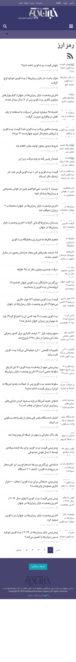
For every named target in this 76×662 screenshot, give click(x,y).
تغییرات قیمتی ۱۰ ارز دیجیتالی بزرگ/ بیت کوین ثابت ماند (31, 352)
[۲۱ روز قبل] (66, 175)
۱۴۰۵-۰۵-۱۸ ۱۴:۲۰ (48, 181)
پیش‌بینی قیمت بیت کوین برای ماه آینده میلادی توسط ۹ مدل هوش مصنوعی (32, 450)
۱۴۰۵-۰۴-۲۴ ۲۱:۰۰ (48, 410)
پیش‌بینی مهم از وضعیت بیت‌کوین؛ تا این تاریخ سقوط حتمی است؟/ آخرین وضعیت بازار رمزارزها (31, 369)
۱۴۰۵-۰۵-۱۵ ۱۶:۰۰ (48, 215)
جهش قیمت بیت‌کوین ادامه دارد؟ (39, 65)
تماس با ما (39, 3)
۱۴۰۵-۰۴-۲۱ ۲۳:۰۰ (47, 457)
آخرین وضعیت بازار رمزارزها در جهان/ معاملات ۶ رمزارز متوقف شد (31, 208)
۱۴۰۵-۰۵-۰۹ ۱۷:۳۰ (47, 292)
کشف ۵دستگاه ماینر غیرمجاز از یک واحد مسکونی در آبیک (31, 420)
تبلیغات (26, 3)
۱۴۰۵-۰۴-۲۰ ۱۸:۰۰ (48, 491)
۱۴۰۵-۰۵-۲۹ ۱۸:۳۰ (47, 88)
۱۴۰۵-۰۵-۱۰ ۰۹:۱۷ (48, 274)
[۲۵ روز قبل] (66, 225)
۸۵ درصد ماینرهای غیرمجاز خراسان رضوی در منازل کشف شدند (30, 255)
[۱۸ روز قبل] (66, 132)
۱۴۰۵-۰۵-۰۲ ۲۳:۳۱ (47, 343)
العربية (65, 3)
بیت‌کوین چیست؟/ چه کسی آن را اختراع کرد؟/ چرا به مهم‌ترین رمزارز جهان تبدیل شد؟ (30, 318)
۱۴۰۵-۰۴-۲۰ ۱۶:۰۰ (48, 508)
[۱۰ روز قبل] (66, 81)
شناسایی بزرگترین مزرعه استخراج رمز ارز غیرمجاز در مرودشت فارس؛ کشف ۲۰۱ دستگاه (31, 467)
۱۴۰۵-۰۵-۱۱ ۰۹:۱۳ (48, 262)
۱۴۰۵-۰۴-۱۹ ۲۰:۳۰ (47, 525)
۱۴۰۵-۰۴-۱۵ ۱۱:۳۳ (47, 542)
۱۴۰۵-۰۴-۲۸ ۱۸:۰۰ (47, 376)
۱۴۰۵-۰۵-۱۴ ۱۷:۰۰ (48, 232)
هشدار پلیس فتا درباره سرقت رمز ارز (38, 159)
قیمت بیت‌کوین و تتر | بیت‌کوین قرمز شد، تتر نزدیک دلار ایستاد (32, 174)
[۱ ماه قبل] (66, 302)
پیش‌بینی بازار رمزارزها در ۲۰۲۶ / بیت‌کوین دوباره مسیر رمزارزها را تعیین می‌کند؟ (31, 534)
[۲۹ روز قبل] (66, 272)
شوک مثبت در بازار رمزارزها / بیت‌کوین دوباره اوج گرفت (31, 80)
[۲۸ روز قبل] (66, 255)
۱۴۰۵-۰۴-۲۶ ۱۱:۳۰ (48, 393)
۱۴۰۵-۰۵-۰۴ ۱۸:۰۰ (48, 326)
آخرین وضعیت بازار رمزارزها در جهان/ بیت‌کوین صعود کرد (31, 518)
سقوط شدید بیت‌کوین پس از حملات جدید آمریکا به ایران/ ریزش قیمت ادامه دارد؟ (30, 386)
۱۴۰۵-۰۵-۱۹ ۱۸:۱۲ (48, 164)
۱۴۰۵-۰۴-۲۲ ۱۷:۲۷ (47, 427)
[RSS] (70, 56)
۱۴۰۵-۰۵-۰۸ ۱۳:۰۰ (47, 309)
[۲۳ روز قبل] (66, 191)
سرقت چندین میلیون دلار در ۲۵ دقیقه (37, 269)
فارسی (71, 3)
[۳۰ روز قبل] (66, 285)
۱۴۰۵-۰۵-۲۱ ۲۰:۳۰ (47, 138)
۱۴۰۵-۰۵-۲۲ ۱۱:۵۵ (47, 121)
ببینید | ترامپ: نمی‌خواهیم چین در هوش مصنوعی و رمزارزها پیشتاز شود (30, 191)
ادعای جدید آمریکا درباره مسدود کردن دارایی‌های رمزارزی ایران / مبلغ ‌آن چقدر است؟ (31, 403)
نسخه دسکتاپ (38, 566)
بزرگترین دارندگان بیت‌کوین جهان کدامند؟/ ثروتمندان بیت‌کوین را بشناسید (34, 285)
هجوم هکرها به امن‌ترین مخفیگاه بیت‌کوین (35, 239)
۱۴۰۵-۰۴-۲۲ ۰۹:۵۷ (47, 440)
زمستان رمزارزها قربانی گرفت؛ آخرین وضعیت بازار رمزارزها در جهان (30, 225)
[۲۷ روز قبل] (66, 242)
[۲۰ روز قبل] (66, 149)
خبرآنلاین (38, 13)
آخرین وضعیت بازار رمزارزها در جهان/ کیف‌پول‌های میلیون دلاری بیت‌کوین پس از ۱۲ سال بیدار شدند (30, 97)
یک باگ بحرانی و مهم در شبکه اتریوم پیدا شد (33, 435)
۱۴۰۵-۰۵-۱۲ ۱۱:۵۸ (48, 244)
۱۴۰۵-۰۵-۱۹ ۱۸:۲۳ (47, 151)
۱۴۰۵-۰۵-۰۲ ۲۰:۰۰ (48, 360)
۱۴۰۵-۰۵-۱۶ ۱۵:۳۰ (47, 198)
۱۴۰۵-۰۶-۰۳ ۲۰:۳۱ (47, 70)
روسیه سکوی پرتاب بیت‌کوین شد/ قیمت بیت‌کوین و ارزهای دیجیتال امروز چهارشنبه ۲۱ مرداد (30, 131)
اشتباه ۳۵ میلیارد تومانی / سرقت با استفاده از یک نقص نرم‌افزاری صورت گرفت (31, 114)
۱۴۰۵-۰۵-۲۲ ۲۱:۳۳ (47, 105)
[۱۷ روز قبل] (66, 98)
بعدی (18, 550)
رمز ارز (65, 45)
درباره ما (32, 3)
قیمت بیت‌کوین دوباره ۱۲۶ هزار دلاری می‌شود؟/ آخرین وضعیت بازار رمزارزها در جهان (32, 301)
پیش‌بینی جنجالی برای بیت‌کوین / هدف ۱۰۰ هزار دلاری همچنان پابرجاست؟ (31, 484)
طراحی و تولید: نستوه (36, 595)
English (58, 3)
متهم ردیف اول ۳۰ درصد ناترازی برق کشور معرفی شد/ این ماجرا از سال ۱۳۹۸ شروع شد (31, 335)
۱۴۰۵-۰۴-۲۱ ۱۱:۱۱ (48, 474)
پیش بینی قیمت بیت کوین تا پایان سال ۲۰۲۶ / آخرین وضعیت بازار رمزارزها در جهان (33, 501)
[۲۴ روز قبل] (66, 208)
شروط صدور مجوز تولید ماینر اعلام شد (37, 146)
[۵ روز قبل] (66, 68)
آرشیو (20, 3)
